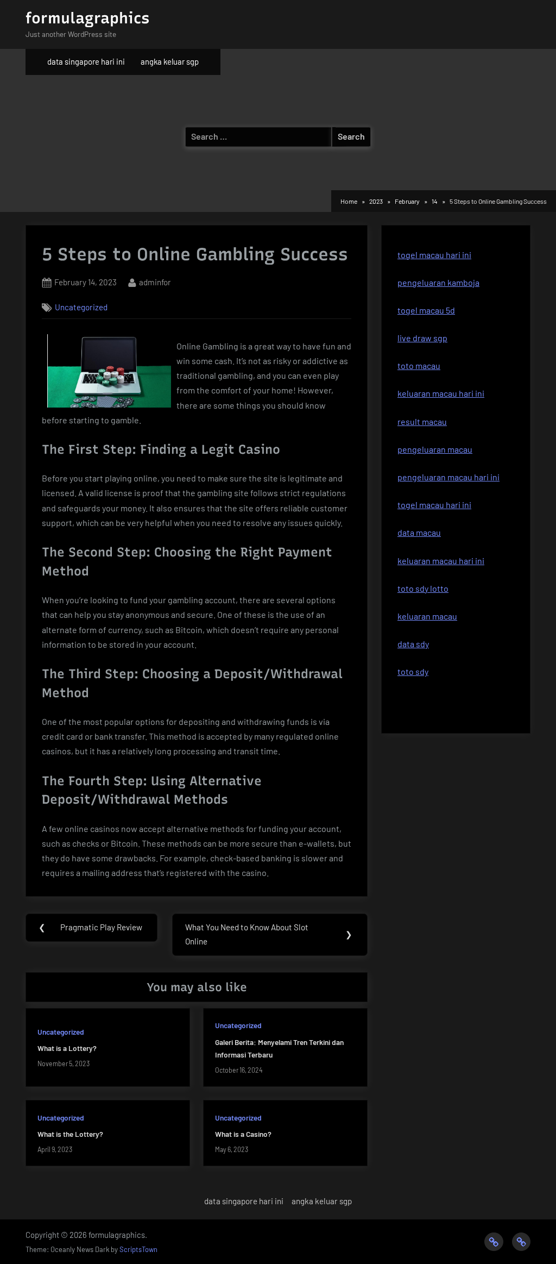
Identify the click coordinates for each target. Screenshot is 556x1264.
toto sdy (412, 671)
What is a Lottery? (67, 1048)
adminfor (155, 282)
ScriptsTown (138, 1249)
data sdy (413, 644)
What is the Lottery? (70, 1133)
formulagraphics (87, 18)
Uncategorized (81, 307)
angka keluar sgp (170, 61)
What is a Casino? (243, 1133)
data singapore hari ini (86, 61)
